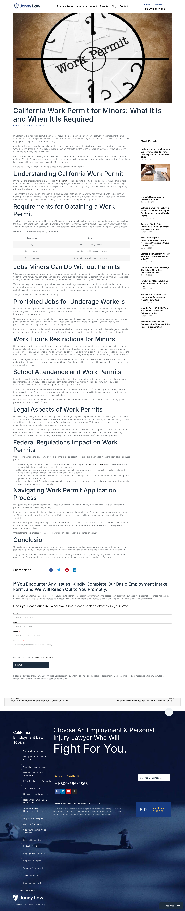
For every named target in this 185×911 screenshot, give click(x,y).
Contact (124, 6)
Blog (114, 6)
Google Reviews (158, 811)
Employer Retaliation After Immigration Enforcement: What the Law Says (153, 297)
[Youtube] (68, 791)
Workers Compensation (34, 868)
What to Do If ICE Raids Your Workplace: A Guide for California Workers (154, 311)
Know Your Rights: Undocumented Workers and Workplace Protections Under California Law (155, 241)
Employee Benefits (32, 860)
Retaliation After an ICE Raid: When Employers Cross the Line (155, 283)
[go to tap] (169, 712)
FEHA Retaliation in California (37, 781)
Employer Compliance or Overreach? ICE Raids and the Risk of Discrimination (155, 324)
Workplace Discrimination (35, 767)
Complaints (18, 641)
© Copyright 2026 (19, 905)
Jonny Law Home (26, 890)
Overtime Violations (32, 824)
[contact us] (153, 4)
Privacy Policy (48, 657)
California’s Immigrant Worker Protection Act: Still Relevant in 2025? (155, 256)
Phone (16, 632)
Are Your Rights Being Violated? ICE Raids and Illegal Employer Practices (155, 227)
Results (104, 6)
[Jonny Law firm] (27, 6)
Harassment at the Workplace (37, 794)
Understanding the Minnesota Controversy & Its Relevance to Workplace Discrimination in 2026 (155, 153)
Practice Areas (65, 6)
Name (16, 613)
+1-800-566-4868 (71, 783)
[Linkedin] (62, 791)
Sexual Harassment (32, 788)
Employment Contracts (34, 853)
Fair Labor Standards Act (100, 464)
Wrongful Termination (33, 751)
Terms (37, 657)
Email (15, 622)
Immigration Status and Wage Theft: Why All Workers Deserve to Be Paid (155, 270)
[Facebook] (57, 791)
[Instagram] (74, 791)
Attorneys (81, 6)
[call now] (64, 775)
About (93, 6)
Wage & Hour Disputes (33, 818)
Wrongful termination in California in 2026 (152, 198)
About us (72, 803)
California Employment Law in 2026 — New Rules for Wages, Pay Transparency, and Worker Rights (155, 212)
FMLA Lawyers (30, 846)
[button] (51, 570)
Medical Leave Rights (33, 840)
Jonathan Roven (30, 875)
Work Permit (61, 181)
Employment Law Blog (33, 883)
